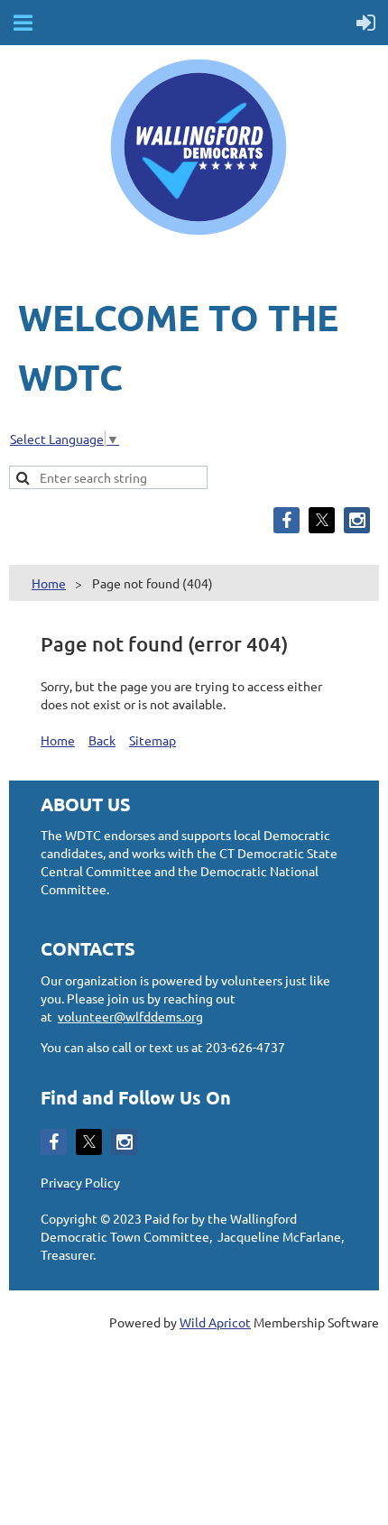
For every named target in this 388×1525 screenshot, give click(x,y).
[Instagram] (357, 520)
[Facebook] (286, 520)
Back (101, 740)
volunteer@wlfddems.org (130, 1016)
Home (49, 583)
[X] (322, 520)
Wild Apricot (215, 1322)
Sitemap (152, 740)
